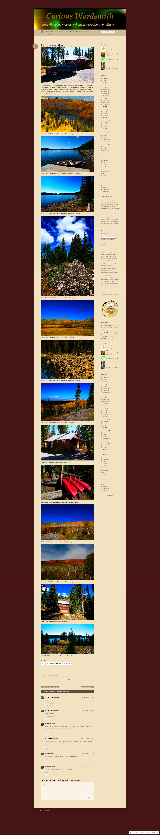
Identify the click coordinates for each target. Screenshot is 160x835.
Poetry (103, 173)
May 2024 (104, 82)
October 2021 (105, 86)
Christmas (104, 164)
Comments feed (106, 189)
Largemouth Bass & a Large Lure (50, 687)
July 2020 (104, 97)
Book (103, 162)
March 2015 (105, 143)
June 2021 (104, 87)
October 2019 (105, 106)
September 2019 (106, 108)
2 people (52, 703)
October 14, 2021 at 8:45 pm (88, 723)
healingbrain (49, 753)
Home (47, 31)
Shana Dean (108, 64)
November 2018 (106, 121)
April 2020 (104, 99)
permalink (111, 31)
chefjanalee (48, 723)
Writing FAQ (49, 34)
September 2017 (106, 132)
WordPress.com (105, 191)
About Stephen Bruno (57, 31)
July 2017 (104, 133)
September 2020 (106, 93)
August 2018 (105, 122)
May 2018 (104, 126)
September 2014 (106, 144)
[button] (110, 308)
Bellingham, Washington (82, 31)
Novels (104, 169)
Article (104, 158)
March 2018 (105, 130)
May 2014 (104, 148)
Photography (58, 34)
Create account (105, 184)
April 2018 (104, 128)
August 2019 (105, 110)
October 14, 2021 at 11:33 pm (87, 738)
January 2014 (105, 150)
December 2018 (106, 119)
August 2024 (105, 78)
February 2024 (105, 84)
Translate (112, 239)
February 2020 (105, 100)
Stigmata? (104, 338)
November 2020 (106, 89)
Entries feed (105, 187)
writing (104, 175)
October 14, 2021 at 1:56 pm (88, 697)
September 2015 (106, 141)
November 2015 (106, 139)
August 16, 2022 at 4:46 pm (88, 766)
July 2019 (104, 111)
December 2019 (106, 104)
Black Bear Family (106, 325)
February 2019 (105, 115)
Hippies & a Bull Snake (87, 687)
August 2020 (105, 95)
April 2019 (104, 113)
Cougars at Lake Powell (107, 327)
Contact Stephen (69, 31)
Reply (47, 705)
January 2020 (105, 102)
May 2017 (104, 137)
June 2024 (104, 80)
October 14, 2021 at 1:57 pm (88, 710)
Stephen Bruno (69, 46)
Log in (104, 185)
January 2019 (105, 117)
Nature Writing (105, 168)
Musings (56, 675)
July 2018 (104, 124)
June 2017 (104, 135)
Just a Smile (115, 59)
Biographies (105, 160)
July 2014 (104, 146)
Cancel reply (75, 780)
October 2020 (105, 91)
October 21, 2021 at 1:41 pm (88, 753)
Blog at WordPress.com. (46, 810)
